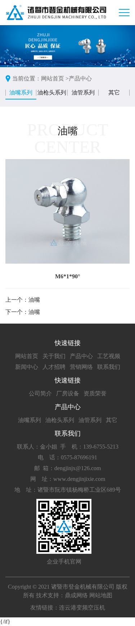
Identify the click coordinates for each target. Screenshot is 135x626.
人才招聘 (54, 367)
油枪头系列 (51, 92)
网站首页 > (55, 78)
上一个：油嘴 (22, 300)
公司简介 (40, 393)
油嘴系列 (20, 92)
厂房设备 (67, 393)
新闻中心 (26, 367)
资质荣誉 (95, 393)
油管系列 (83, 92)
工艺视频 (108, 356)
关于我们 (54, 356)
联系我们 (108, 367)
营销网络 (81, 367)
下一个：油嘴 (22, 312)
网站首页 (26, 356)
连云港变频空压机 (82, 607)
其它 (114, 92)
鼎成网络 (76, 595)
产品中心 (80, 78)
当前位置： (26, 78)
